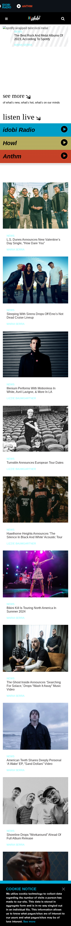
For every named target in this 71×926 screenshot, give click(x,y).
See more (29, 921)
